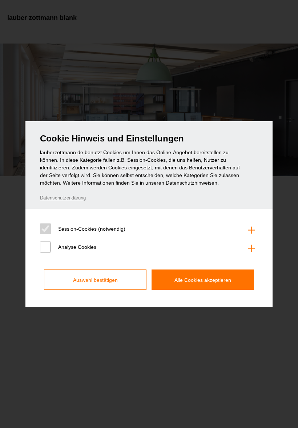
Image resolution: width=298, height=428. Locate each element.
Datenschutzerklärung (63, 198)
